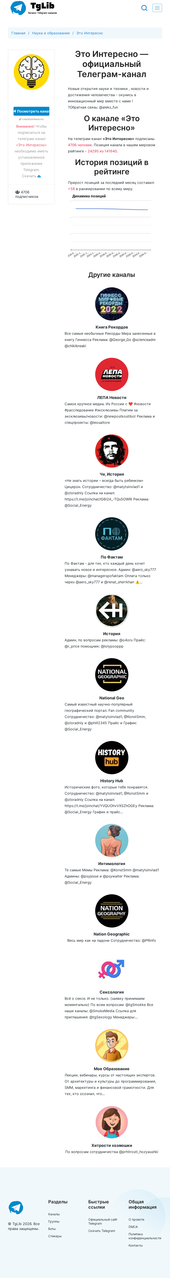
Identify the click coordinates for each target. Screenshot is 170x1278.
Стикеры (55, 1236)
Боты (52, 1229)
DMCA (133, 1227)
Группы (54, 1221)
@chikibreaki (75, 346)
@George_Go (120, 339)
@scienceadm (144, 339)
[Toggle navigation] (157, 8)
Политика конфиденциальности (145, 1236)
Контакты (136, 1245)
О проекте (136, 1219)
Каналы (54, 1214)
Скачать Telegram (101, 1231)
